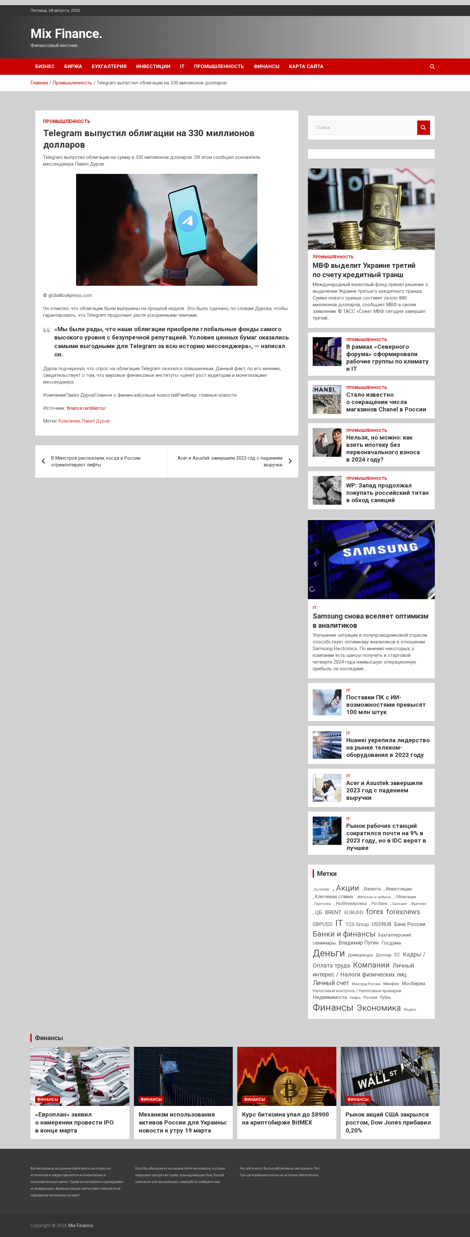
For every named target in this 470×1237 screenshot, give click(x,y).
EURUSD (353, 912)
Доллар (384, 954)
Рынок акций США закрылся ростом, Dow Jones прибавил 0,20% (388, 1122)
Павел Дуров (96, 421)
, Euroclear (321, 889)
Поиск (423, 128)
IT (182, 66)
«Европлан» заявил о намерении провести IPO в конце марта (74, 1122)
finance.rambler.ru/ (86, 408)
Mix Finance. (66, 33)
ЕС (397, 955)
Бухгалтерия (109, 66)
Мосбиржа (413, 983)
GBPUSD (323, 924)
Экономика (378, 1008)
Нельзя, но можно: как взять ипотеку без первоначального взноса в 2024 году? (383, 448)
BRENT (333, 912)
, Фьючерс (418, 903)
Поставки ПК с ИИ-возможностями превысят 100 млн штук (386, 705)
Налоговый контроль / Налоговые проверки (357, 990)
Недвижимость (330, 997)
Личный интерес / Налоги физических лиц (363, 970)
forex (374, 911)
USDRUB (381, 924)
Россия (370, 997)
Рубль (385, 997)
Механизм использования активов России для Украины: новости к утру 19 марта (183, 1122)
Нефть (355, 997)
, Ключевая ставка (333, 896)
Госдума (391, 943)
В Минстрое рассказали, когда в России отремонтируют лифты (95, 461)
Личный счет (331, 983)
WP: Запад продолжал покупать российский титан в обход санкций (387, 493)
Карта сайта (306, 66)
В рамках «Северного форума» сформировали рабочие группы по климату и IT (387, 357)
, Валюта (371, 889)
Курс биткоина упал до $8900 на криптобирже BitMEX (285, 1118)
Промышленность (219, 66)
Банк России (409, 924)
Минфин (391, 983)
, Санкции (398, 904)
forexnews (403, 912)
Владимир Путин (359, 943)
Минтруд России (366, 984)
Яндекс (410, 1009)
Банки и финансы (344, 934)
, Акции (346, 887)
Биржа (73, 66)
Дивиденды (360, 954)
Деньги (329, 953)
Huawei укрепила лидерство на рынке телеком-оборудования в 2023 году (388, 747)
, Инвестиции (398, 888)
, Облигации (405, 896)
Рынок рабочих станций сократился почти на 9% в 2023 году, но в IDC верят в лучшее (386, 836)
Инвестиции (153, 66)
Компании (69, 421)
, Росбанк (379, 903)
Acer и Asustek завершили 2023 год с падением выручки (229, 461)
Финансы (266, 66)
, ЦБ (317, 912)
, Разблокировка (350, 903)
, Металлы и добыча (373, 897)
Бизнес (45, 66)
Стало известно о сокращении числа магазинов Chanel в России (386, 402)
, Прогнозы (322, 903)
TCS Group (357, 924)
